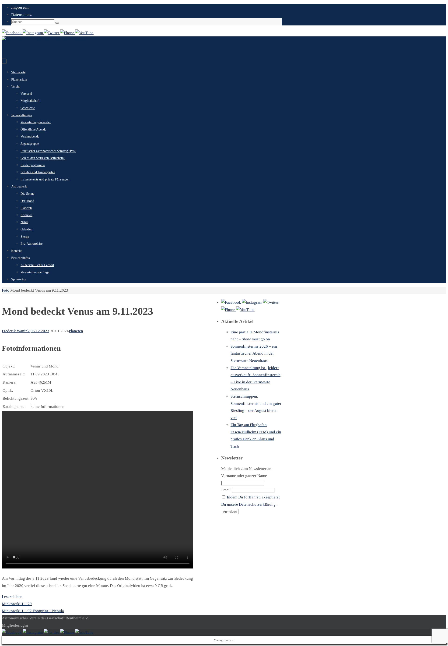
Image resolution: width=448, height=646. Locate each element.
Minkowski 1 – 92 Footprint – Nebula (33, 611)
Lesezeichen (12, 596)
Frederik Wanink (16, 331)
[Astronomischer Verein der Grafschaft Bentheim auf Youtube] (84, 33)
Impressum (20, 7)
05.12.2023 (40, 331)
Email (226, 490)
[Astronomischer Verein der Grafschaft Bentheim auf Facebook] (12, 33)
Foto (5, 290)
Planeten (76, 331)
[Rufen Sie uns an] (67, 33)
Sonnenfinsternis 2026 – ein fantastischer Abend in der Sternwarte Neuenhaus (254, 353)
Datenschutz (21, 14)
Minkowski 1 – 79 (17, 604)
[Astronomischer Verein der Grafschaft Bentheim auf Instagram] (33, 33)
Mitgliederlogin (15, 625)
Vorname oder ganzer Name (244, 475)
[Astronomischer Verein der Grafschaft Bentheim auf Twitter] (52, 33)
